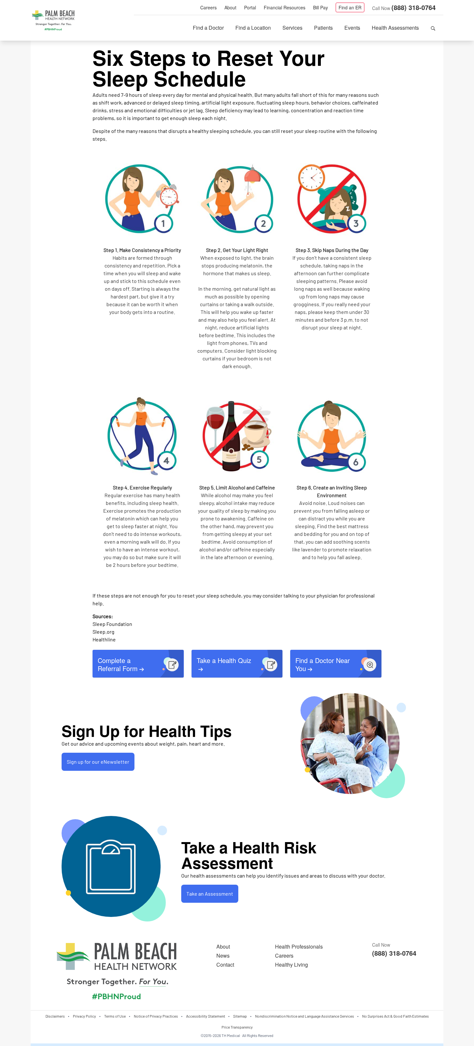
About (230, 7)
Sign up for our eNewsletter (98, 762)
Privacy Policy (84, 1016)
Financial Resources (284, 7)
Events (352, 27)
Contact (225, 964)
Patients (323, 27)
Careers (208, 7)
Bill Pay (320, 7)
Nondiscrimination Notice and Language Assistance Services (304, 1016)
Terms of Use (115, 1016)
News (223, 955)
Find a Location (253, 27)
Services (292, 27)
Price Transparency (237, 1027)
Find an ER (350, 7)
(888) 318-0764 (413, 7)
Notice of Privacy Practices (156, 1016)
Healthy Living (291, 964)
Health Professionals (299, 946)
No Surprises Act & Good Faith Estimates (395, 1016)
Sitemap (240, 1016)
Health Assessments (395, 27)
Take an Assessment (209, 893)
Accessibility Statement (205, 1016)
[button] (433, 27)
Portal (250, 7)
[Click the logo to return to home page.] (53, 20)
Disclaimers (55, 1016)
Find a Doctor (208, 27)
